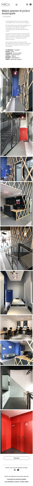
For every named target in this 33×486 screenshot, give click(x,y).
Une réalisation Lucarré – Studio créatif (16, 481)
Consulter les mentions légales (16, 479)
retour (16, 458)
